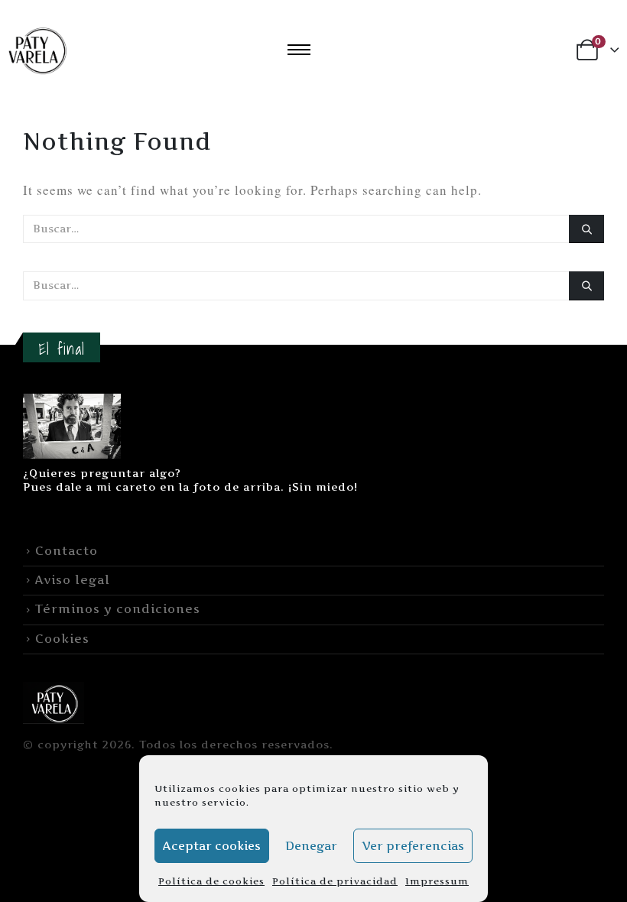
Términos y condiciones (117, 609)
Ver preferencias (413, 846)
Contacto (66, 550)
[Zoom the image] (72, 402)
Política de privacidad (335, 881)
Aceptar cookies (212, 846)
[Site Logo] (53, 702)
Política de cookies (211, 881)
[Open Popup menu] (299, 49)
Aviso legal (72, 580)
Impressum (437, 881)
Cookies (62, 638)
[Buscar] (586, 229)
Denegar (311, 846)
